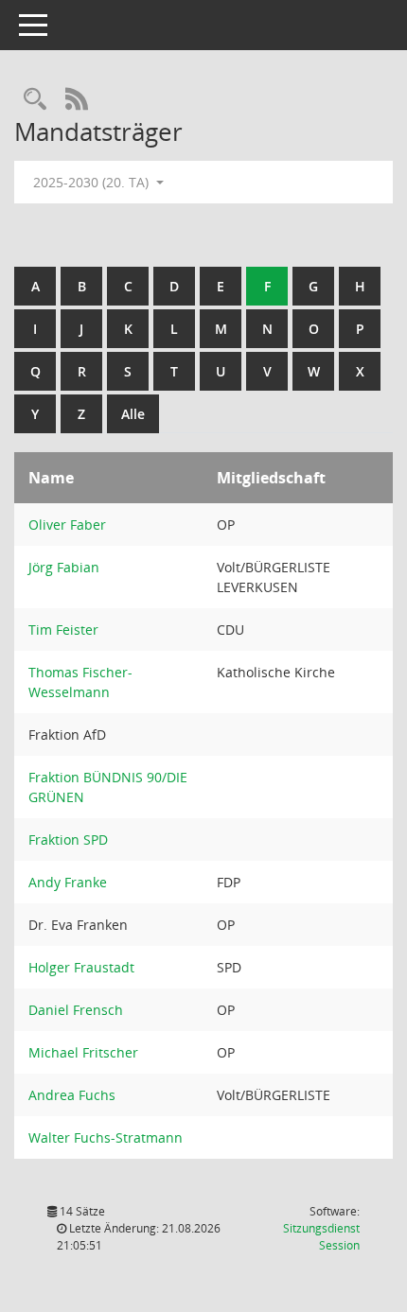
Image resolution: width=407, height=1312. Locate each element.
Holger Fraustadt (81, 967)
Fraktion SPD (68, 839)
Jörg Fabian (63, 567)
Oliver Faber (67, 525)
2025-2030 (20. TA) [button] (92, 182)
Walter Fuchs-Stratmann (105, 1137)
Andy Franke (67, 882)
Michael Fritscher (83, 1052)
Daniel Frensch (75, 1010)
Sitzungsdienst (321, 1236)
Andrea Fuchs (71, 1095)
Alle (133, 414)
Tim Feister (63, 630)
